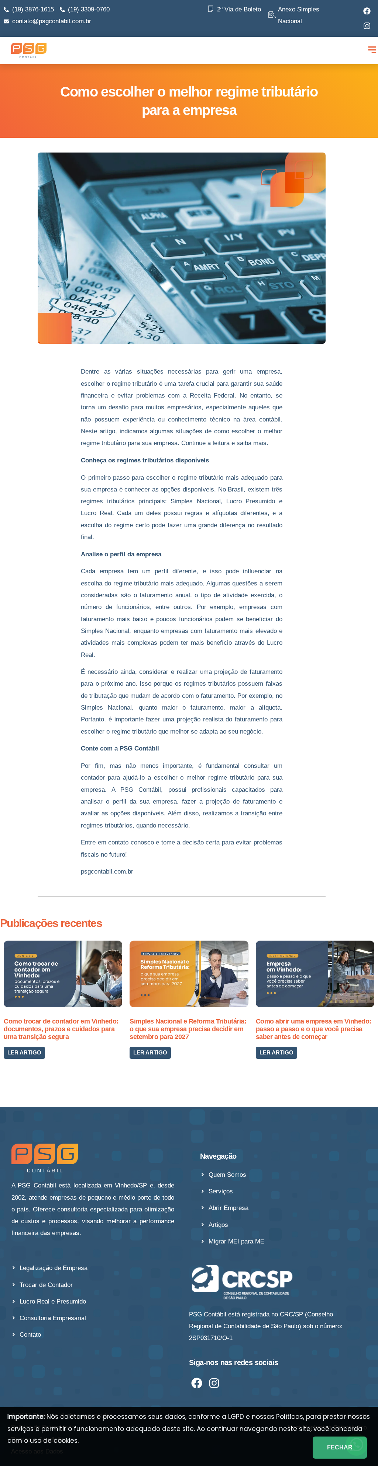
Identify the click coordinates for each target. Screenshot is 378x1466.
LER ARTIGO (24, 1052)
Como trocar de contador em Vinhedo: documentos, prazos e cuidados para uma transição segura (61, 1029)
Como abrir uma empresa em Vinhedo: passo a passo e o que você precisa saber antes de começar (313, 1029)
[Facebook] (367, 11)
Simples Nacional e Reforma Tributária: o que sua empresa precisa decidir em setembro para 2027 (188, 1029)
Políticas (289, 1416)
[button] (372, 50)
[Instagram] (367, 25)
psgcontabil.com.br (108, 871)
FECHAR (340, 1447)
